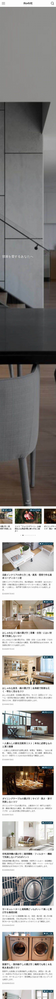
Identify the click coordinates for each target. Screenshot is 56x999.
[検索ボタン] (52, 3)
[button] (2, 516)
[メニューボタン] (3, 3)
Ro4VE (28, 3)
